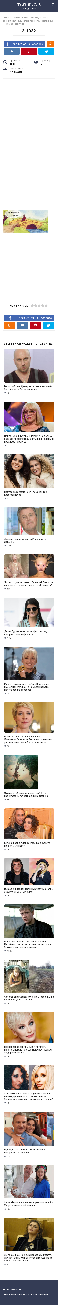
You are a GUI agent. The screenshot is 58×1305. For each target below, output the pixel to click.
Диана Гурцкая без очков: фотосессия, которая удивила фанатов (25, 633)
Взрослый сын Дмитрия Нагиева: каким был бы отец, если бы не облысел (29, 388)
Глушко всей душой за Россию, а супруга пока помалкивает (27, 844)
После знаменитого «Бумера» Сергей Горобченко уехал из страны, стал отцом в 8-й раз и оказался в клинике (27, 944)
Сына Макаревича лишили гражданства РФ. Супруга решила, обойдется (28, 1204)
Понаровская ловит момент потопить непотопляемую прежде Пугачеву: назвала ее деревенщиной (28, 1049)
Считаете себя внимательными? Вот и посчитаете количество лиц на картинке (26, 794)
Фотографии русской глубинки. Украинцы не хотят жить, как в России (29, 998)
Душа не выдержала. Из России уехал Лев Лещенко (28, 540)
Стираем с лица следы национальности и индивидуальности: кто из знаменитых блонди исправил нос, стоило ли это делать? (29, 1096)
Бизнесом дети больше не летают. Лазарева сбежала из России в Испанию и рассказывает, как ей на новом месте (28, 739)
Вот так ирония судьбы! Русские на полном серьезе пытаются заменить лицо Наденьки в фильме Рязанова (29, 438)
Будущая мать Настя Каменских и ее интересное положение (24, 1151)
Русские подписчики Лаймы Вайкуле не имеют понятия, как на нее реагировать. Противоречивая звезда (26, 686)
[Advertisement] (29, 112)
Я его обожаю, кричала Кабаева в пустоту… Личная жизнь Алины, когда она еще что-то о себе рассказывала (28, 1258)
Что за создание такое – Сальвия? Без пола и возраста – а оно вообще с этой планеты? (28, 583)
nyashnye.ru (29, 4)
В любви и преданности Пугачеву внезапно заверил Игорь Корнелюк (28, 890)
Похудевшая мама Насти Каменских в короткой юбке (25, 493)
